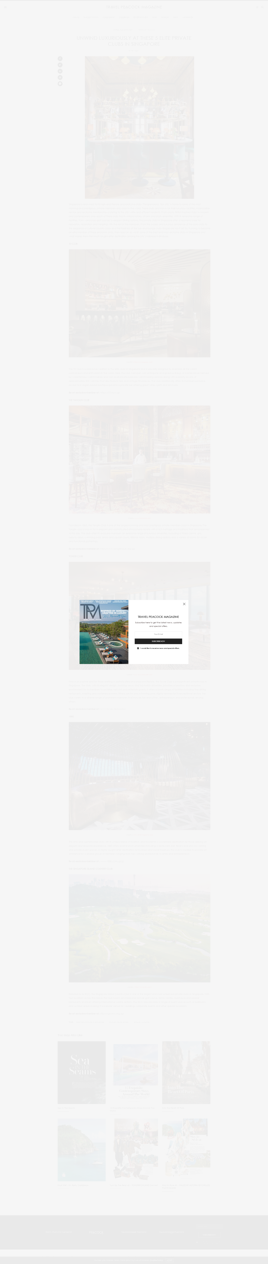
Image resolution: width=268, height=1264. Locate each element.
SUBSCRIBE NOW (158, 641)
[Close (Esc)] (184, 604)
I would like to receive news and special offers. (160, 648)
